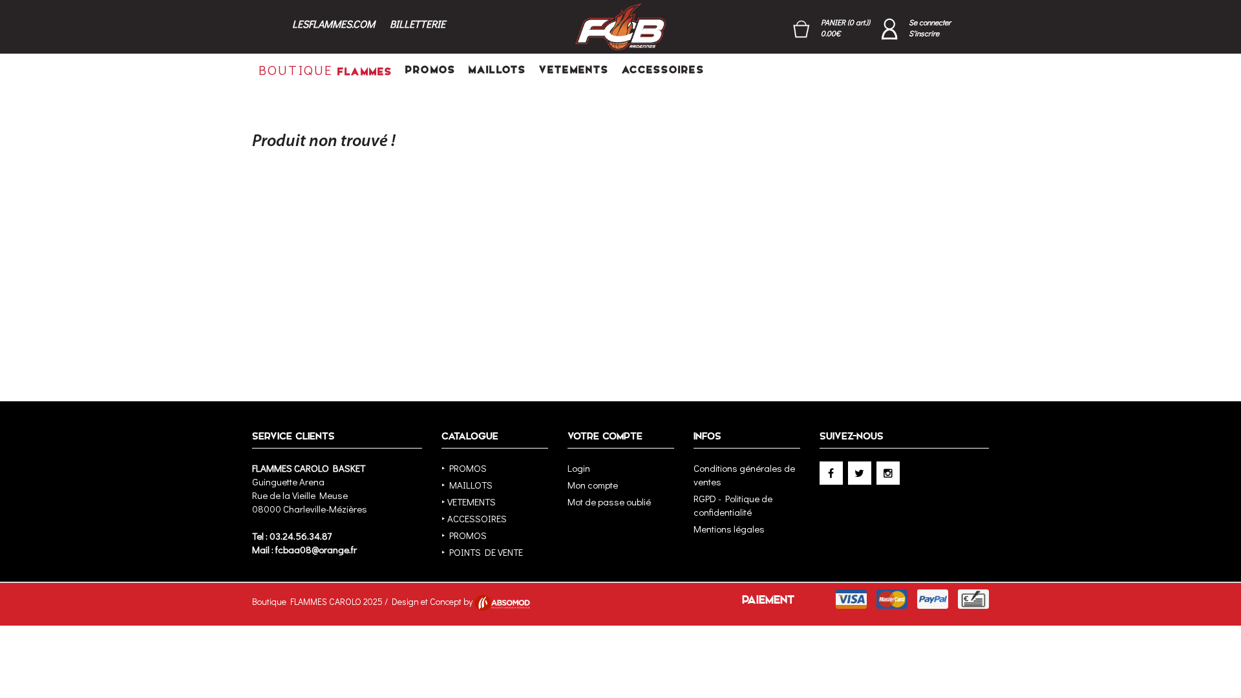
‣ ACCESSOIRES (474, 518)
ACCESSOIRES (663, 69)
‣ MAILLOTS (467, 484)
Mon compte (592, 484)
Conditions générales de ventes (744, 474)
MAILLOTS (497, 69)
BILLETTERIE (417, 23)
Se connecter (930, 22)
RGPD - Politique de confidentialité (733, 505)
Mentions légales (729, 528)
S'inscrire (924, 33)
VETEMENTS (574, 69)
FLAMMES (325, 70)
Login (578, 467)
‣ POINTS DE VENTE (482, 551)
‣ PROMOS (464, 467)
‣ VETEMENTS (468, 501)
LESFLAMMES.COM (333, 23)
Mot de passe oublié (609, 501)
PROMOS (430, 69)
